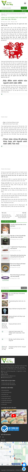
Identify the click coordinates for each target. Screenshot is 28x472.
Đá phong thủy (5, 390)
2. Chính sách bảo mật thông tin (8, 384)
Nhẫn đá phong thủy (6, 402)
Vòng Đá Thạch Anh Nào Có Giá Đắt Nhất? (18, 225)
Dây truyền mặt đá (6, 398)
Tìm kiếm (24, 8)
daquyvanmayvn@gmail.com (9, 375)
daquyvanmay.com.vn (7, 377)
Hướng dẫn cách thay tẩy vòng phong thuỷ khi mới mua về (18, 256)
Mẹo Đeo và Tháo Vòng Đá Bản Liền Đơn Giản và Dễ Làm (18, 236)
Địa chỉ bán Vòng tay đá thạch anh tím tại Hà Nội (17, 275)
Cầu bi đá (4, 404)
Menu (24, 11)
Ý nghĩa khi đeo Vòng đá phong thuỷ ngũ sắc (18, 247)
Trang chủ (3, 13)
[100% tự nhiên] (8, 3)
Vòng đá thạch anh (6, 396)
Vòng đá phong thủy (6, 392)
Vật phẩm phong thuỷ (7, 400)
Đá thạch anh (5, 394)
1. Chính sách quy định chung (8, 383)
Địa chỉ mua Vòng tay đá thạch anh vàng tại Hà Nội (17, 264)
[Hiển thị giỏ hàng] (25, 3)
